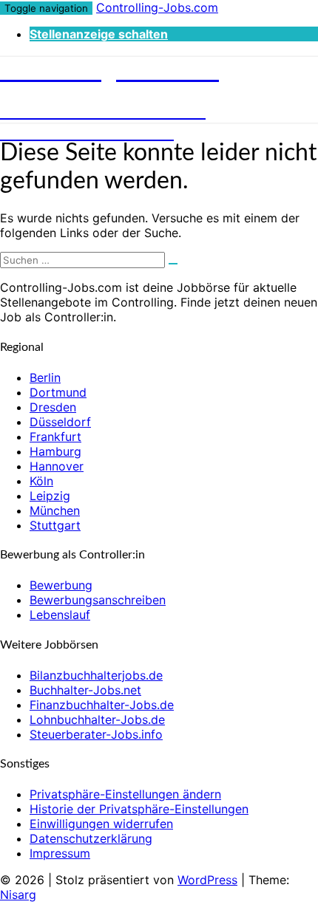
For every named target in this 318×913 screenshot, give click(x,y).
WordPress (207, 879)
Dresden (53, 407)
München (55, 510)
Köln (41, 480)
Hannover (57, 466)
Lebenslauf (60, 614)
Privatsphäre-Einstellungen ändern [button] (125, 794)
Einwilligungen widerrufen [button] (101, 823)
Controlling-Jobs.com (157, 7)
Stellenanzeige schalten (99, 34)
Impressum (60, 853)
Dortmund (58, 392)
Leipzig (50, 495)
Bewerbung (61, 585)
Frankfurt (55, 436)
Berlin (45, 377)
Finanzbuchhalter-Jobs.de (102, 704)
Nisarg (18, 894)
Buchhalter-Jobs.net (85, 690)
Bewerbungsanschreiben (98, 599)
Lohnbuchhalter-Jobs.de (97, 719)
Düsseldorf (60, 421)
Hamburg (55, 451)
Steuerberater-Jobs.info (96, 734)
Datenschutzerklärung (91, 838)
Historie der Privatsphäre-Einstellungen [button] (139, 808)
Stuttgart (55, 525)
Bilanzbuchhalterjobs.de (96, 675)
